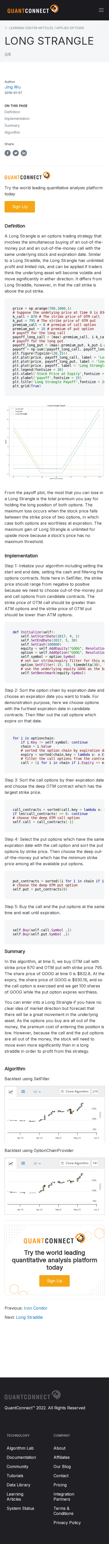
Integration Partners (63, 1496)
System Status (20, 1508)
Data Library (18, 1484)
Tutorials (15, 1475)
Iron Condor (26, 1308)
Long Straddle (24, 1317)
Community (17, 1466)
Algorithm (12, 132)
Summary (12, 125)
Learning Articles (15, 1496)
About (59, 1448)
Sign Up (54, 1280)
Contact (60, 1475)
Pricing (60, 1484)
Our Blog (62, 1466)
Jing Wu (13, 87)
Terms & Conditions (63, 1511)
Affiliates (61, 1457)
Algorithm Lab (20, 1448)
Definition (12, 112)
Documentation (21, 1457)
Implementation (17, 118)
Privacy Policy (67, 1522)
